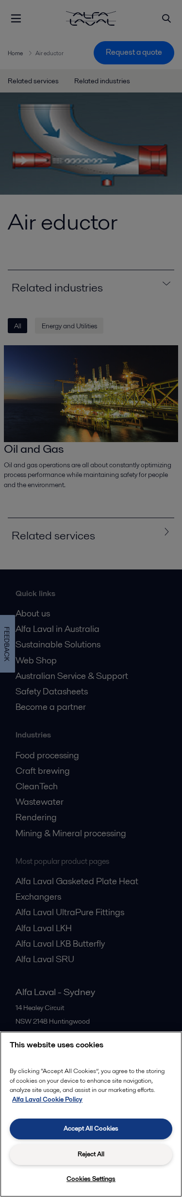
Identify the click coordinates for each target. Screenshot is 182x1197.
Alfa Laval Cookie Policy (47, 1099)
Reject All (91, 1154)
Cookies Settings (91, 1178)
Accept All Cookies (91, 1128)
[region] (91, 1114)
